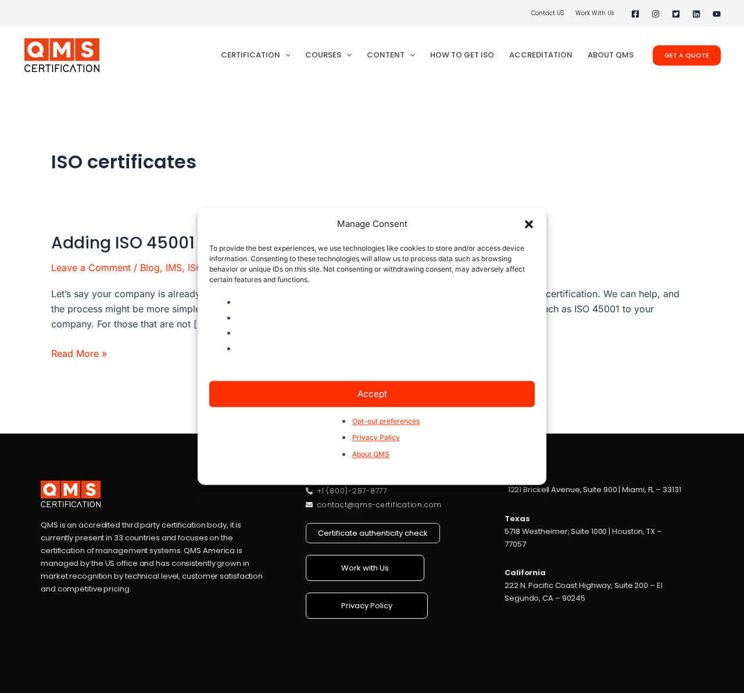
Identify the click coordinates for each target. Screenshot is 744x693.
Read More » (79, 352)
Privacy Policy (376, 438)
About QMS (370, 454)
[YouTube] (717, 14)
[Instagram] (656, 14)
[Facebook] (635, 14)
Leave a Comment (91, 267)
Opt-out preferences (386, 421)
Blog (150, 267)
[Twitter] (676, 14)
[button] (529, 224)
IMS (174, 267)
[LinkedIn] (696, 14)
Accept (372, 393)
